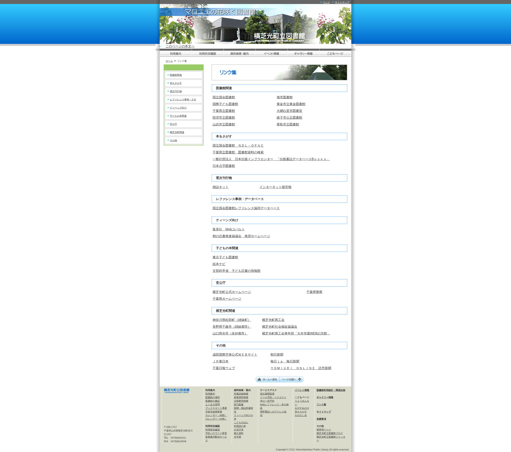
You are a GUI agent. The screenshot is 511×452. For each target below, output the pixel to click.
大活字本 (239, 429)
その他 (173, 140)
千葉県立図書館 (224, 111)
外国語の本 (240, 426)
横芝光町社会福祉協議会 (279, 326)
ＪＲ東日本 (221, 361)
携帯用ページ (324, 429)
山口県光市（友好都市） (230, 333)
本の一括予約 (267, 401)
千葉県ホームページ (227, 298)
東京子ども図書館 (225, 257)
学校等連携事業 (213, 411)
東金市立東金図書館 (291, 104)
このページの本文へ (180, 46)
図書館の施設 (212, 401)
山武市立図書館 (224, 124)
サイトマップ (342, 2)
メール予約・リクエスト (273, 397)
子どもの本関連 (178, 115)
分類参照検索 (241, 401)
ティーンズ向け (178, 107)
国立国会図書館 (224, 97)
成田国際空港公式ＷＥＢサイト (235, 354)
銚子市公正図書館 (289, 117)
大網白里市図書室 (289, 111)
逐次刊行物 (176, 91)
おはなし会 (301, 415)
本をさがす (176, 83)
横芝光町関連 (177, 132)
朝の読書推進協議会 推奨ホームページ (241, 236)
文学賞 (237, 436)
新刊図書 (239, 404)
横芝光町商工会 (273, 320)
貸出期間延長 (267, 393)
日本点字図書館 (224, 166)
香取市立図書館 (288, 124)
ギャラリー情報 (325, 397)
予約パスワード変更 (216, 433)
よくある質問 (212, 404)
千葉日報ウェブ (224, 368)
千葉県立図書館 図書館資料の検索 (238, 152)
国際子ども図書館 (225, 104)
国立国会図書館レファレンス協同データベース (246, 208)
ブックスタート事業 (216, 408)
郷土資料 (239, 433)
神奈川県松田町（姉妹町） (232, 320)
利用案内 (210, 393)
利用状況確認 (212, 429)
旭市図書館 (285, 97)
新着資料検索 (241, 397)
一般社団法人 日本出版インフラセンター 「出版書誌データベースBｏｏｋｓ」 (271, 159)
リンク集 (321, 404)
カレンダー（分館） (216, 418)
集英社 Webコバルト (229, 229)
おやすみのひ (302, 408)
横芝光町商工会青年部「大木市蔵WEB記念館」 (296, 333)
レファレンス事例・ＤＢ (183, 99)
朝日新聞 (276, 354)
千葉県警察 (314, 292)
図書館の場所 (212, 397)
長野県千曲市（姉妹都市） (232, 326)
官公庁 (173, 124)
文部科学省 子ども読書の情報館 (236, 270)
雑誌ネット (221, 187)
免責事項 (321, 418)
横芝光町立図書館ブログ (330, 433)
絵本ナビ (219, 264)
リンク (326, 2)
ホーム (169, 61)
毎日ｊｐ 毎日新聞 (284, 361)
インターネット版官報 (275, 187)
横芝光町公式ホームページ (232, 292)
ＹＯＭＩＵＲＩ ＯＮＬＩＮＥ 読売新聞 (300, 368)
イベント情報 (302, 390)
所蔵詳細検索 (241, 393)
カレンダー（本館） (216, 415)
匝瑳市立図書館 (224, 117)
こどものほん (241, 422)
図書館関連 (176, 75)
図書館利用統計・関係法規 (331, 390)
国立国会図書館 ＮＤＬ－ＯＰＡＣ (238, 145)
